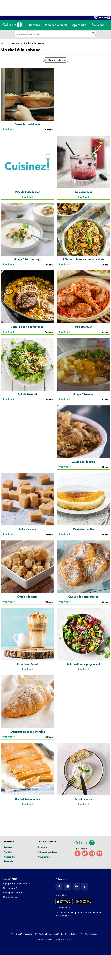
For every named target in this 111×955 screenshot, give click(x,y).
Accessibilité (29, 934)
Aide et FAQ (9, 879)
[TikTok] (84, 886)
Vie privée (15, 934)
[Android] (83, 901)
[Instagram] (67, 886)
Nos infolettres (10, 897)
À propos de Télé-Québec (15, 883)
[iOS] (64, 901)
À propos (42, 847)
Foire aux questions (47, 852)
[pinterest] (99, 853)
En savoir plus (62, 916)
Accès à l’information (48, 934)
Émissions (8, 861)
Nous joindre (44, 856)
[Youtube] (76, 886)
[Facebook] (59, 886)
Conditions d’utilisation (70, 934)
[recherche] (94, 34)
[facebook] (77, 853)
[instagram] (92, 853)
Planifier (8, 852)
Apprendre (9, 856)
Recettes (8, 847)
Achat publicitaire (11, 893)
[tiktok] (85, 853)
